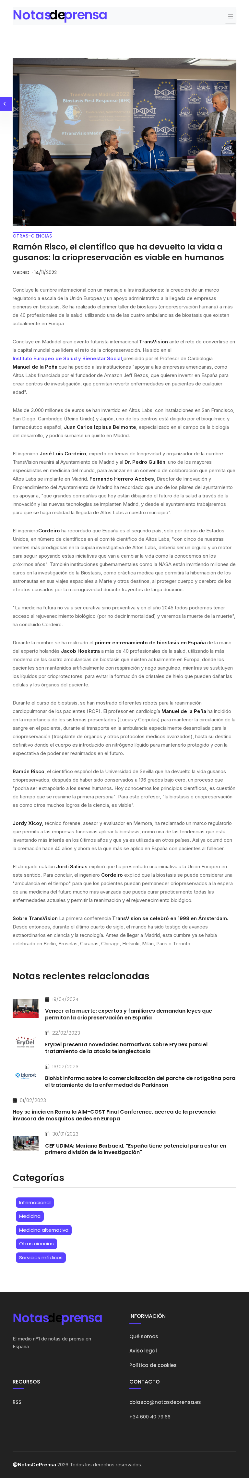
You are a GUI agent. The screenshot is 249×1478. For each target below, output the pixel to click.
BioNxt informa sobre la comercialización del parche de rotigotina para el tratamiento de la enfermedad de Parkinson (140, 1081)
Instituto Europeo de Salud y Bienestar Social (67, 358)
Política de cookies (153, 1365)
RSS (17, 1402)
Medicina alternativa (43, 1230)
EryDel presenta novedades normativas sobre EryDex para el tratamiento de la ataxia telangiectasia (126, 1048)
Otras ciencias (36, 1243)
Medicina (30, 1216)
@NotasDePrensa (34, 1464)
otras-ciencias (32, 236)
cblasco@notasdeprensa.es (165, 1402)
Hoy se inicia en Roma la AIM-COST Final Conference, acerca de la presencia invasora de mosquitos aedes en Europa (114, 1115)
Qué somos (143, 1336)
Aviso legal (143, 1350)
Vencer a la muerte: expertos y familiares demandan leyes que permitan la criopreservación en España (128, 1014)
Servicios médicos (41, 1257)
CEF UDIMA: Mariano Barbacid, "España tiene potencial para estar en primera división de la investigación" (135, 1149)
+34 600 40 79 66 (150, 1416)
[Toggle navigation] (230, 16)
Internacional (35, 1202)
